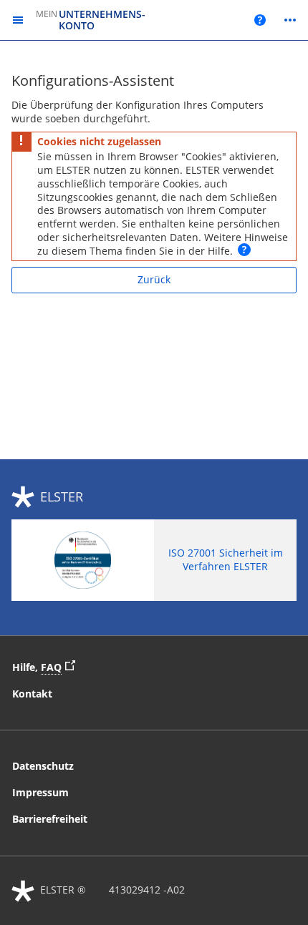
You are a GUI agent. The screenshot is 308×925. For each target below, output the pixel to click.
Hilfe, (47, 666)
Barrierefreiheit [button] (49, 819)
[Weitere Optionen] (290, 20)
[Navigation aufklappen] (18, 20)
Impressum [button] (40, 792)
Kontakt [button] (32, 693)
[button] (244, 249)
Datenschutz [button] (43, 766)
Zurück (154, 279)
